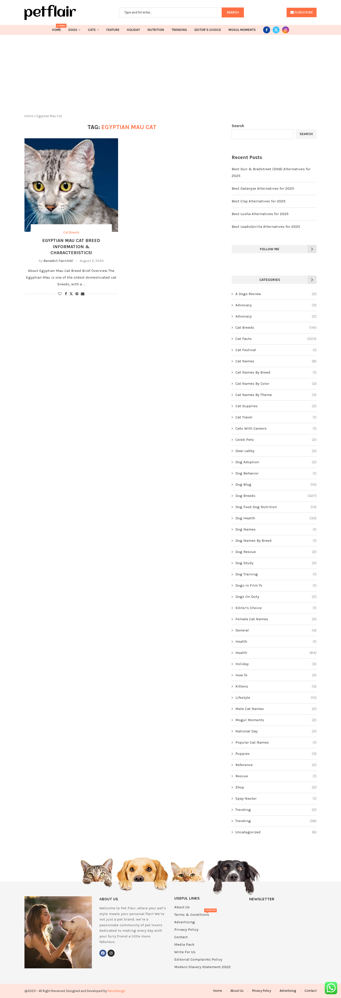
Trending (179, 30)
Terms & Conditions (191, 915)
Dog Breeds (276, 495)
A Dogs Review (276, 294)
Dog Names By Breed (276, 540)
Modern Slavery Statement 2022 (202, 967)
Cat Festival (276, 350)
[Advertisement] (170, 72)
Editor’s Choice (207, 30)
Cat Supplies (276, 406)
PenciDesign (116, 991)
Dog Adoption (276, 462)
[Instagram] (285, 29)
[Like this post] (59, 294)
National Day (276, 731)
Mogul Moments (242, 30)
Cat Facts (276, 338)
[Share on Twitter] (71, 294)
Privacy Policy (186, 929)
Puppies (276, 753)
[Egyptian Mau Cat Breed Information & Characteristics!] (71, 185)
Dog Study (276, 563)
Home (56, 28)
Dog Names (276, 529)
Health (276, 641)
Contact (181, 937)
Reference (276, 765)
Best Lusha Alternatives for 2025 (260, 214)
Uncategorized (276, 832)
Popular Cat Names (276, 742)
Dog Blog (276, 484)
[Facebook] (266, 29)
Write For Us (184, 952)
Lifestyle (276, 697)
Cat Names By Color (276, 383)
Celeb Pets (276, 439)
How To (276, 675)
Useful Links (187, 898)
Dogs (72, 30)
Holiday (133, 30)
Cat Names (276, 361)
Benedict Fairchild (58, 261)
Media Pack (184, 944)
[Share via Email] (82, 294)
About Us (182, 907)
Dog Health (276, 518)
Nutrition (156, 30)
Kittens (276, 686)
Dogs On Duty (276, 596)
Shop (276, 787)
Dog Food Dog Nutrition (276, 507)
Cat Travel (276, 417)
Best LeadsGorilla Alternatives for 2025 (266, 226)
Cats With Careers (276, 428)
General (276, 630)
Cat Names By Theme (276, 394)
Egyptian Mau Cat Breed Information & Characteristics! (71, 246)
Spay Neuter (276, 798)
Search (238, 126)
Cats (92, 30)
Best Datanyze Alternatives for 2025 (263, 188)
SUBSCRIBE (303, 12)
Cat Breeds (276, 327)
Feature (112, 30)
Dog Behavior (276, 473)
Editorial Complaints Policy (198, 959)
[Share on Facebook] (66, 294)
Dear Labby (276, 451)
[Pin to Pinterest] (76, 294)
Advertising (184, 922)
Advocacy (276, 305)
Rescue (276, 776)
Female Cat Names (276, 619)
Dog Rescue (276, 551)
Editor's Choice (276, 608)
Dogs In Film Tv (276, 585)
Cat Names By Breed (276, 372)
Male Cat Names (276, 708)
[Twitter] (276, 29)
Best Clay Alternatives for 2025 (259, 201)
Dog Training (276, 574)
